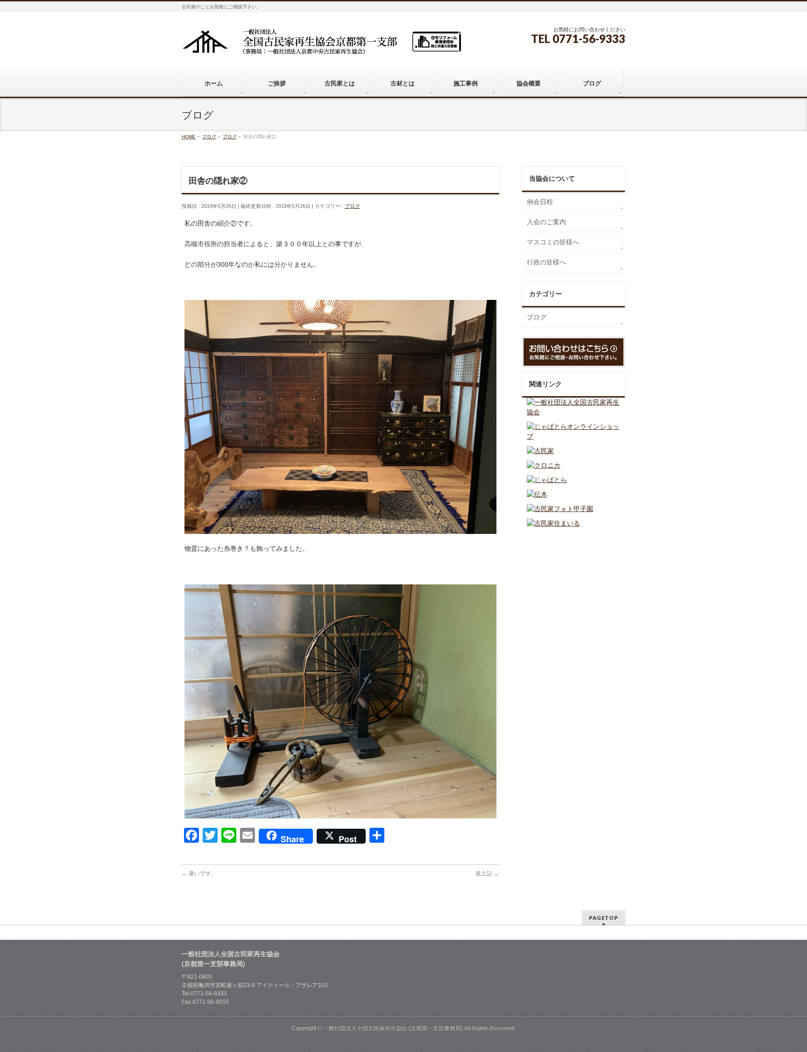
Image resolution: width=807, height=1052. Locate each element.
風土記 (487, 873)
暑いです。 (199, 873)
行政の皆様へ (546, 262)
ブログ (352, 206)
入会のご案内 (546, 222)
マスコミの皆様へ (553, 242)
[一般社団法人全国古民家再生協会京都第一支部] (322, 45)
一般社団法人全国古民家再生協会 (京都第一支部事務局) (393, 1028)
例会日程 (540, 202)
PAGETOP (603, 918)
